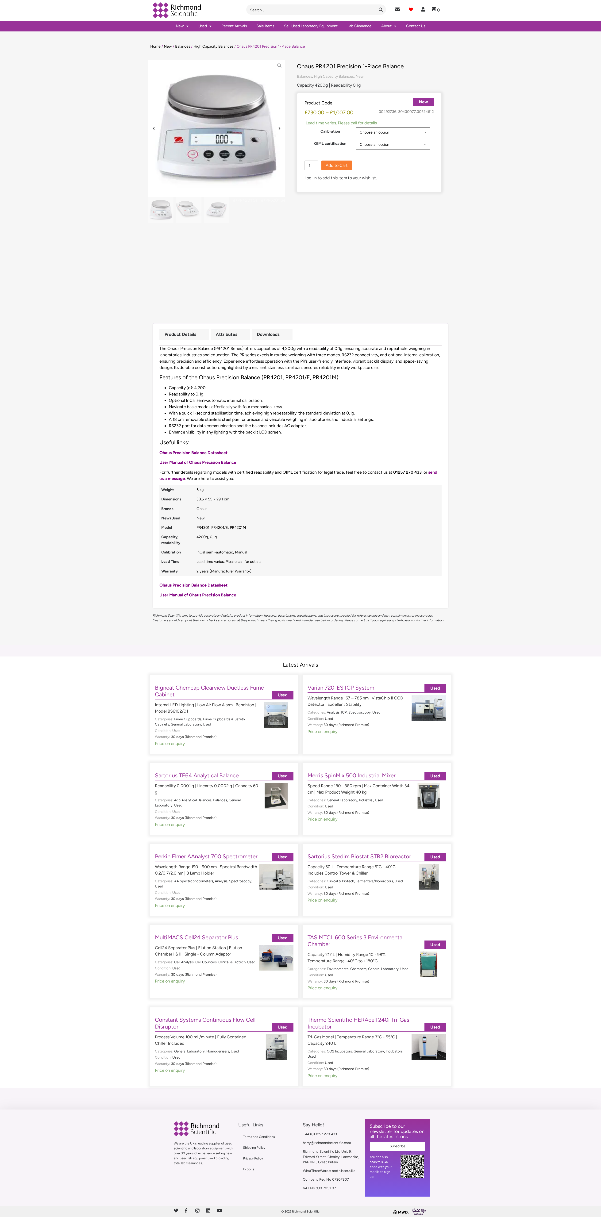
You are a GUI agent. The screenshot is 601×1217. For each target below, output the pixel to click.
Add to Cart (337, 165)
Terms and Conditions (259, 1137)
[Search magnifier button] (381, 10)
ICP (344, 712)
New (180, 26)
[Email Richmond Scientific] (397, 9)
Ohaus (202, 509)
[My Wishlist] (411, 9)
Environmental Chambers (346, 969)
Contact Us (415, 26)
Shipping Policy (254, 1148)
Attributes (226, 334)
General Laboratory (186, 724)
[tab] (184, 334)
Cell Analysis (184, 962)
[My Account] (423, 9)
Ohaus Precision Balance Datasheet (193, 452)
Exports (248, 1169)
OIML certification (330, 144)
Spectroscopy (359, 712)
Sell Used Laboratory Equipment (311, 26)
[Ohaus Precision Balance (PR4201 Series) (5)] (216, 128)
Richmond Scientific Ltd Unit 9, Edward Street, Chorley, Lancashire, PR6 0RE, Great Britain (331, 1156)
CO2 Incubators (339, 1051)
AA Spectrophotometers (193, 881)
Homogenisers (217, 1051)
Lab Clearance (359, 26)
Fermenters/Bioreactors (374, 881)
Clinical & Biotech (340, 881)
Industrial (366, 800)
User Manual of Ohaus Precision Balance (197, 462)
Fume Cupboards (187, 719)
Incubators (394, 1051)
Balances (182, 46)
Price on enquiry (170, 743)
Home (155, 46)
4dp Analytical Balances (193, 800)
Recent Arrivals (234, 26)
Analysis (333, 712)
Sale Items (265, 26)
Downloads (268, 334)
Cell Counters (206, 962)
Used (202, 26)
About (386, 26)
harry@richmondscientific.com (327, 1143)
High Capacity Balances (213, 46)
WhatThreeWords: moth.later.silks (329, 1171)
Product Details (180, 334)
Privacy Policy (253, 1158)
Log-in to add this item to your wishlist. (340, 177)
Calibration (330, 131)
